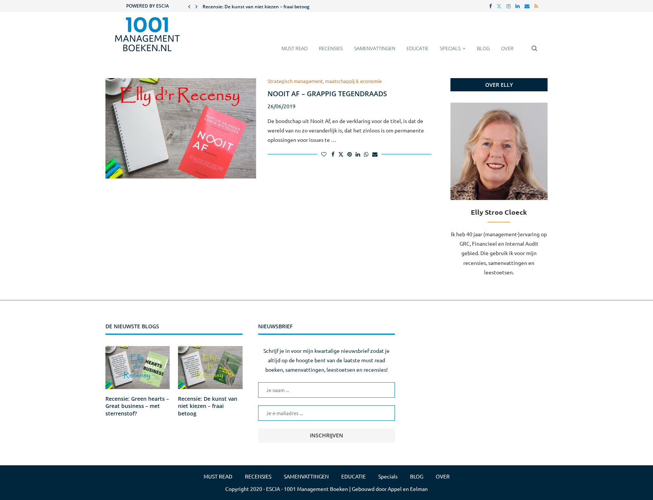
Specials (450, 48)
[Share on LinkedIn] (358, 154)
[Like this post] (323, 154)
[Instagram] (508, 6)
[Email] (527, 6)
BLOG (483, 48)
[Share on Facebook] (332, 154)
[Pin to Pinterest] (349, 154)
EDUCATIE (418, 48)
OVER (507, 48)
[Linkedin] (517, 6)
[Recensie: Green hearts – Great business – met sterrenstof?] (137, 367)
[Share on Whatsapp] (366, 154)
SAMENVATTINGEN (374, 48)
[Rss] (536, 6)
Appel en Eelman (408, 488)
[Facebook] (490, 6)
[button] (189, 6)
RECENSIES (331, 48)
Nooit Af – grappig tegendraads (327, 93)
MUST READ (295, 48)
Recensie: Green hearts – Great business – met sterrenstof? (137, 406)
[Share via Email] (375, 154)
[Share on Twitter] (341, 154)
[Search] (534, 52)
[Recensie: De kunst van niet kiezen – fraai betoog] (210, 367)
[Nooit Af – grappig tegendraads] (180, 128)
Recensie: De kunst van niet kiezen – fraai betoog (256, 6)
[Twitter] (499, 6)
